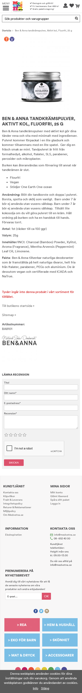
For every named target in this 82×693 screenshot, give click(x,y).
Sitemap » (9, 315)
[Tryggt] (6, 39)
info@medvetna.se (65, 534)
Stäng (45, 688)
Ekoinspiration (13, 534)
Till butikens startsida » (18, 306)
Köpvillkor (9, 496)
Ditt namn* (10, 392)
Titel (6, 382)
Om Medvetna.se (13, 514)
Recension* (10, 413)
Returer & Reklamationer (17, 507)
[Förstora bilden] (41, 74)
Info (35, 688)
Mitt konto (56, 492)
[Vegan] (12, 39)
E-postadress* (12, 403)
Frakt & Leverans (12, 499)
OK (46, 596)
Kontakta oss (10, 492)
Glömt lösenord (59, 496)
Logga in (55, 503)
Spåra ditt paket (59, 499)
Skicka (14, 462)
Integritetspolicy (12, 503)
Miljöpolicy (9, 511)
